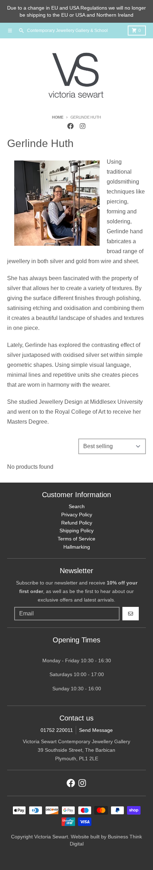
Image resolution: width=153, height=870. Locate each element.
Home (57, 117)
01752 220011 (57, 730)
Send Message (96, 730)
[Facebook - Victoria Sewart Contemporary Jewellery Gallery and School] (70, 126)
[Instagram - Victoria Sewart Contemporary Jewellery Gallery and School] (82, 126)
